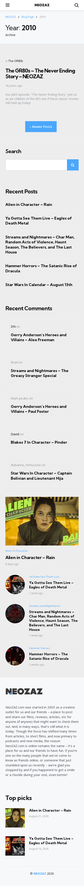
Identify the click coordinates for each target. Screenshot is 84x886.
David (15, 434)
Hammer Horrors (39, 648)
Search (13, 151)
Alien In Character (16, 550)
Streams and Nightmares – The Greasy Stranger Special (39, 373)
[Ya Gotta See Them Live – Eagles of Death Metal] (15, 846)
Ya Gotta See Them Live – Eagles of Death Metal (38, 221)
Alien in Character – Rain (28, 204)
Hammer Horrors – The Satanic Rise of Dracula (41, 268)
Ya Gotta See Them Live (44, 576)
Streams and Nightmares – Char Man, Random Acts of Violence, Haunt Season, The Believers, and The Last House (40, 245)
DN (13, 326)
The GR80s (15, 61)
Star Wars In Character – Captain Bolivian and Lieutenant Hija (41, 476)
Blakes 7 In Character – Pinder (39, 442)
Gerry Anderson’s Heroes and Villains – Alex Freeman (39, 337)
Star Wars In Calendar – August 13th (38, 284)
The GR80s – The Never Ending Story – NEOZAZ (40, 73)
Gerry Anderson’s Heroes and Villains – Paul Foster (39, 409)
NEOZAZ (40, 873)
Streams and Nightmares (44, 605)
